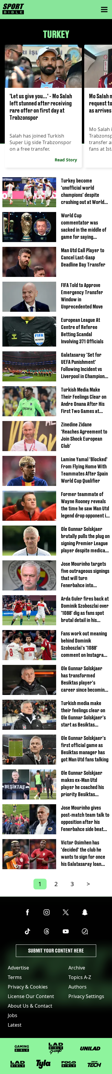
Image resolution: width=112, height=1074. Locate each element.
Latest (15, 1025)
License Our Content (31, 996)
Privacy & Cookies (28, 986)
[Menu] (104, 9)
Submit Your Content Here (56, 950)
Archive (76, 967)
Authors (77, 986)
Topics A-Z (79, 977)
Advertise (18, 967)
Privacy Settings (86, 996)
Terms (15, 977)
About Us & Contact (30, 1006)
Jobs (12, 1015)
